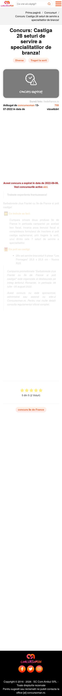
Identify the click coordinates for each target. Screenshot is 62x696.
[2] (26, 390)
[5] (40, 390)
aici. (45, 187)
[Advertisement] (31, 144)
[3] (31, 390)
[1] (22, 390)
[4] (36, 390)
